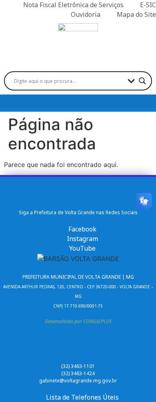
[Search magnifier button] (142, 80)
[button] (78, 101)
